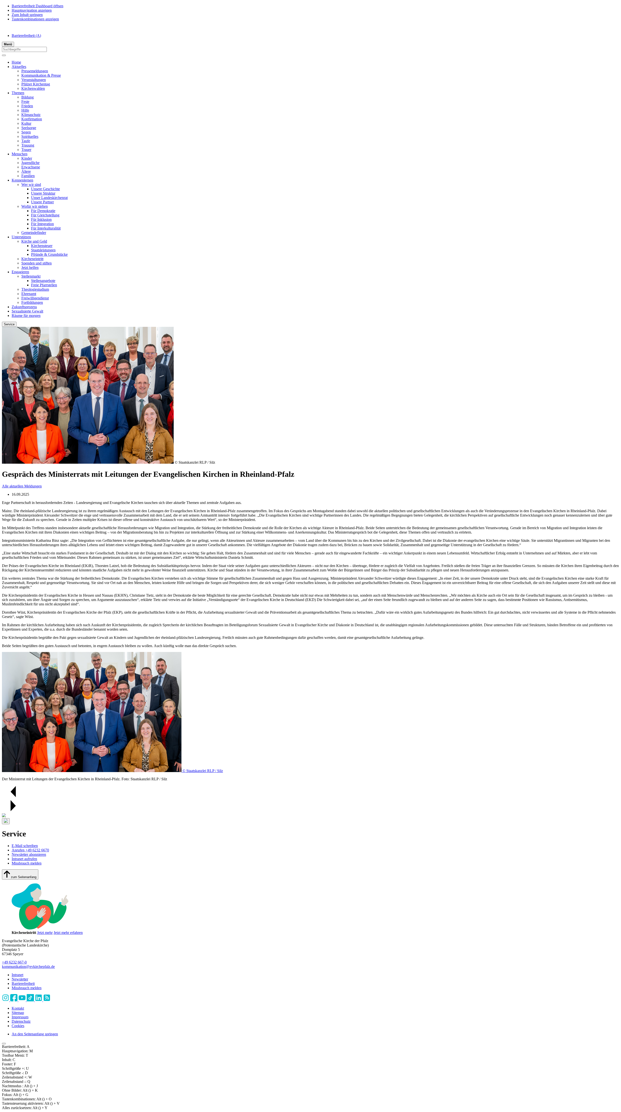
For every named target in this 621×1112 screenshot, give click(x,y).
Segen (26, 132)
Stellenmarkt (31, 276)
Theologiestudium (35, 289)
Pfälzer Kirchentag (35, 84)
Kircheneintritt (32, 259)
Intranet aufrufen (24, 859)
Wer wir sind (31, 184)
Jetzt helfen (30, 267)
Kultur (26, 123)
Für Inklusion (41, 219)
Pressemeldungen (34, 71)
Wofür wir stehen (34, 206)
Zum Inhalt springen (27, 15)
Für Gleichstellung (45, 215)
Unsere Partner (42, 202)
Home (16, 62)
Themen (18, 93)
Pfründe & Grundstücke (49, 254)
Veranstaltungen (33, 80)
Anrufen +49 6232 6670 (30, 850)
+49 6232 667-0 (14, 962)
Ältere (26, 171)
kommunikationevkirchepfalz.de (28, 966)
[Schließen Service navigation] (6, 821)
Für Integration (42, 224)
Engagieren (20, 272)
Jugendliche (30, 163)
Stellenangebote (43, 281)
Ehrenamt (28, 294)
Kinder (26, 158)
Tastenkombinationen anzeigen (35, 19)
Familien (28, 176)
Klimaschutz (31, 115)
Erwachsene (30, 167)
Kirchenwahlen (33, 88)
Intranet (17, 975)
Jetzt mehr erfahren (68, 933)
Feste (25, 101)
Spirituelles (29, 136)
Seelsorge (28, 128)
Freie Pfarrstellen (44, 285)
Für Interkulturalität (46, 228)
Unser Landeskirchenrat (49, 198)
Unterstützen (21, 237)
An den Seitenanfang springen (35, 1034)
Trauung (27, 145)
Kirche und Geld (34, 241)
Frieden (27, 106)
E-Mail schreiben (25, 846)
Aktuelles (19, 67)
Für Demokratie (43, 211)
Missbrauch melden (26, 863)
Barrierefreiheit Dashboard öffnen (37, 6)
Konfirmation (31, 119)
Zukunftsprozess (24, 307)
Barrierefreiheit (26, 35)
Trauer (26, 150)
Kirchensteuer (41, 246)
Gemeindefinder (33, 233)
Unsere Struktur (43, 193)
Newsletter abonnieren (29, 854)
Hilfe (25, 110)
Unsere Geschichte (45, 189)
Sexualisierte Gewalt (27, 311)
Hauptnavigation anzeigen (32, 10)
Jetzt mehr (45, 933)
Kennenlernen (22, 180)
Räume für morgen (26, 315)
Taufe (25, 141)
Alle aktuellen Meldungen (22, 486)
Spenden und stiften (36, 263)
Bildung (27, 97)
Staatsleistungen (43, 250)
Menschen (19, 154)
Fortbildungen (32, 302)
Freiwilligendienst (35, 298)
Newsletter (20, 979)
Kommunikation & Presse (41, 75)
